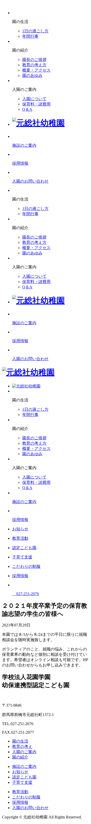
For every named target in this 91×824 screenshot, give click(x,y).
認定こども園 (24, 777)
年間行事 (30, 36)
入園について (34, 99)
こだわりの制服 (26, 797)
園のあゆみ (32, 75)
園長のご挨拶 (34, 59)
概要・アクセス (36, 70)
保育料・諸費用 (36, 104)
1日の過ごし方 (35, 31)
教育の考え (22, 746)
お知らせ (20, 772)
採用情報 (20, 802)
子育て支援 (22, 782)
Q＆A (27, 109)
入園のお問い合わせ (30, 808)
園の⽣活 (20, 741)
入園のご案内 (24, 752)
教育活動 (20, 792)
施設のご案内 (24, 766)
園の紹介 (20, 757)
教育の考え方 (34, 65)
